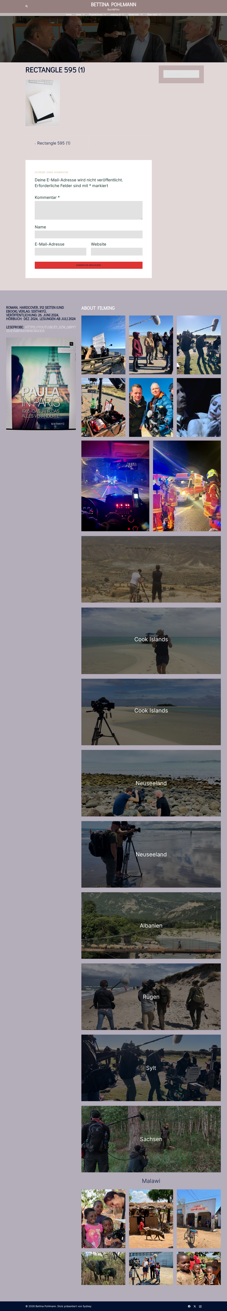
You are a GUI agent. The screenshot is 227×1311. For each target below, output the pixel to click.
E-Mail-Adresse (49, 244)
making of (116, 14)
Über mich (152, 14)
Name (40, 227)
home (68, 14)
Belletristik (134, 14)
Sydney (87, 1306)
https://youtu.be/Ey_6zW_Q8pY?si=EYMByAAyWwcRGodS (41, 329)
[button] (26, 6)
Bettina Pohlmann (113, 4)
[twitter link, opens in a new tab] (194, 1306)
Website (98, 244)
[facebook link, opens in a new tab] (189, 1306)
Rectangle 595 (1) (53, 143)
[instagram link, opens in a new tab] (200, 1306)
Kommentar (47, 197)
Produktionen (96, 14)
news (78, 14)
